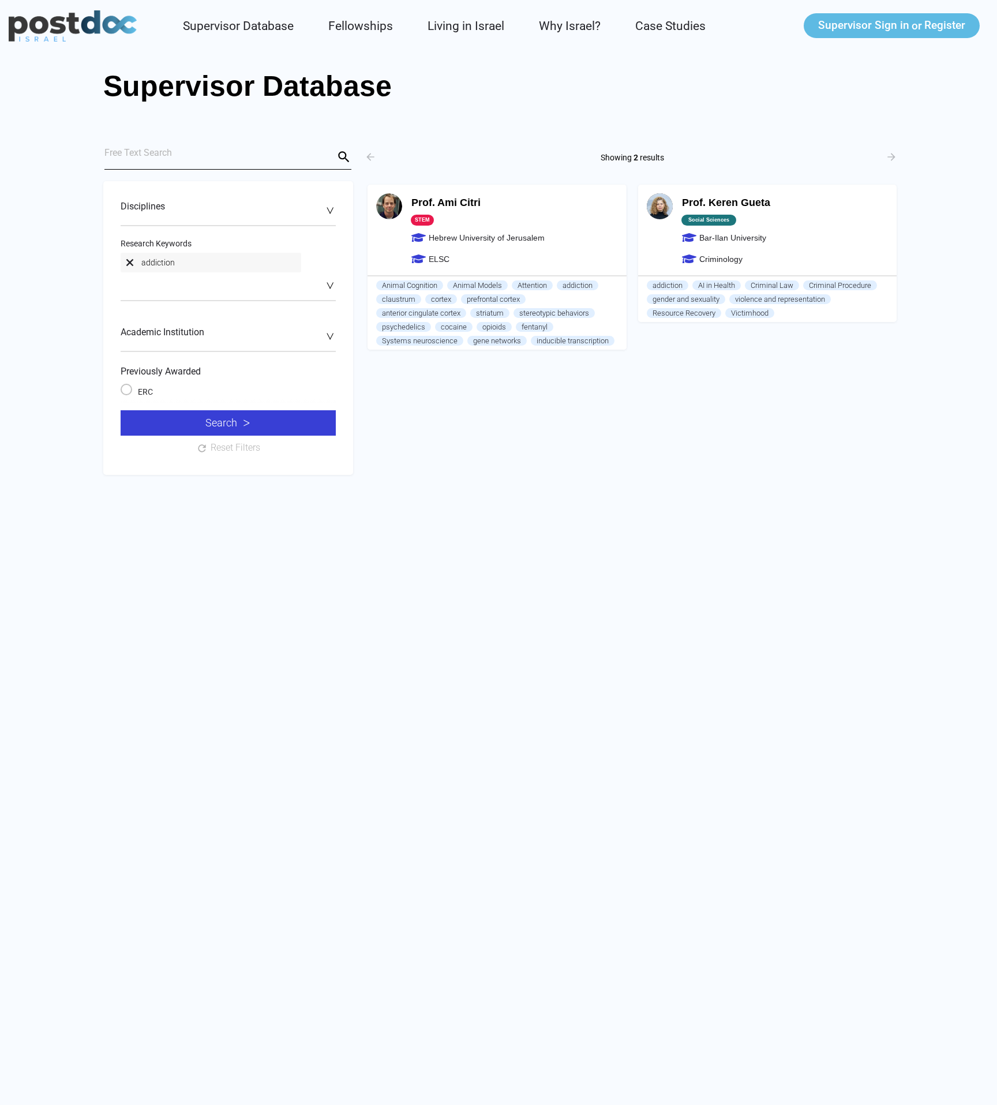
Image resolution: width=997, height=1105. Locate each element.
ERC (145, 391)
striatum (490, 313)
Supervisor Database (238, 26)
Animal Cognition (409, 285)
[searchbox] (227, 210)
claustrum (398, 299)
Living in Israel (466, 26)
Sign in (863, 25)
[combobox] (228, 212)
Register (944, 25)
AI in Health (716, 285)
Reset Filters (235, 447)
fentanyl (535, 327)
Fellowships (360, 26)
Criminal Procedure (840, 285)
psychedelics (403, 327)
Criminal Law (772, 285)
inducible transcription (573, 340)
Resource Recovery (684, 313)
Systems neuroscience (420, 340)
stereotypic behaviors (554, 313)
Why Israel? (570, 26)
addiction (578, 285)
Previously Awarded (161, 371)
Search (221, 423)
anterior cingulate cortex (421, 313)
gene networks (497, 340)
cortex (441, 299)
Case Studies (670, 26)
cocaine (454, 327)
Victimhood (750, 313)
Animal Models (477, 285)
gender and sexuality (686, 299)
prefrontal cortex (493, 299)
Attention (532, 285)
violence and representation (780, 299)
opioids (494, 327)
